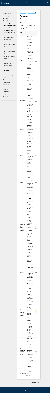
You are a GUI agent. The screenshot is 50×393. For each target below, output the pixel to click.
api (19, 2)
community (25, 2)
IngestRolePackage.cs (25, 375)
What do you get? (32, 12)
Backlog (24, 390)
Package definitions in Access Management (27, 370)
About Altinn (18, 390)
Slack (28, 390)
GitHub (32, 390)
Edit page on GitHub (36, 382)
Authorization (23, 12)
